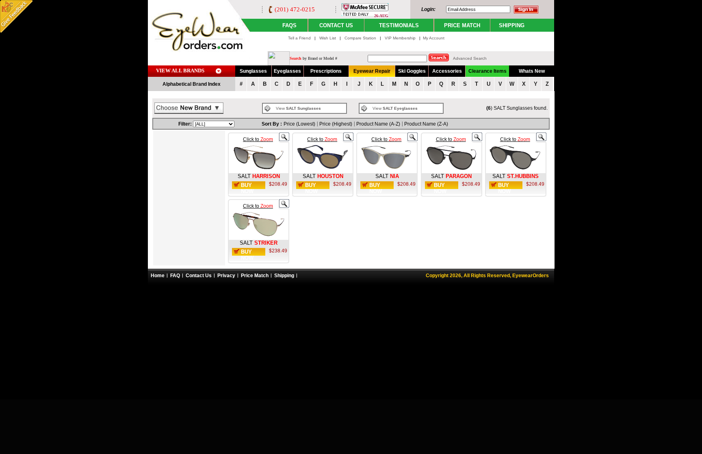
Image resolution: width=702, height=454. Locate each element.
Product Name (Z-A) (426, 124)
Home (158, 275)
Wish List (328, 38)
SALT (244, 176)
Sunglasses (253, 71)
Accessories (447, 71)
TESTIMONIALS (399, 25)
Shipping (284, 275)
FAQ (175, 275)
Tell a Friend (299, 38)
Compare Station (360, 38)
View (298, 108)
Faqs (289, 25)
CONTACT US (336, 25)
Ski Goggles (412, 71)
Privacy (226, 275)
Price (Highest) (335, 124)
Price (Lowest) (299, 124)
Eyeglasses (287, 71)
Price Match (255, 275)
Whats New (532, 71)
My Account (433, 38)
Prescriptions (326, 71)
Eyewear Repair (371, 71)
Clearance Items (487, 71)
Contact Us (199, 275)
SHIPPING (511, 25)
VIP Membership (400, 38)
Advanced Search (470, 58)
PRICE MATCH (462, 25)
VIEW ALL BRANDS (180, 70)
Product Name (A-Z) (378, 124)
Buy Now (247, 188)
